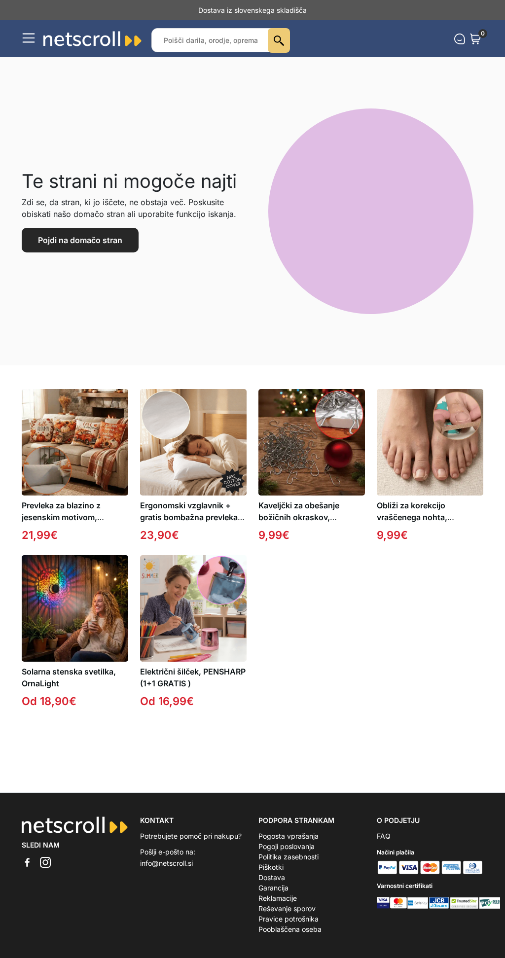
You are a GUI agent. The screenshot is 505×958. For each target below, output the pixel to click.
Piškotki (271, 867)
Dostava (271, 877)
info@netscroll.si (166, 863)
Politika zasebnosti (288, 856)
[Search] (279, 40)
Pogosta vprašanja (288, 836)
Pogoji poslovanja (286, 846)
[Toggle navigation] (29, 38)
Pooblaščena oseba (290, 929)
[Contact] (460, 39)
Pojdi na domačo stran (80, 240)
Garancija (273, 888)
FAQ (384, 836)
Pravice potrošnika (288, 919)
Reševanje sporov (287, 908)
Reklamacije (277, 898)
